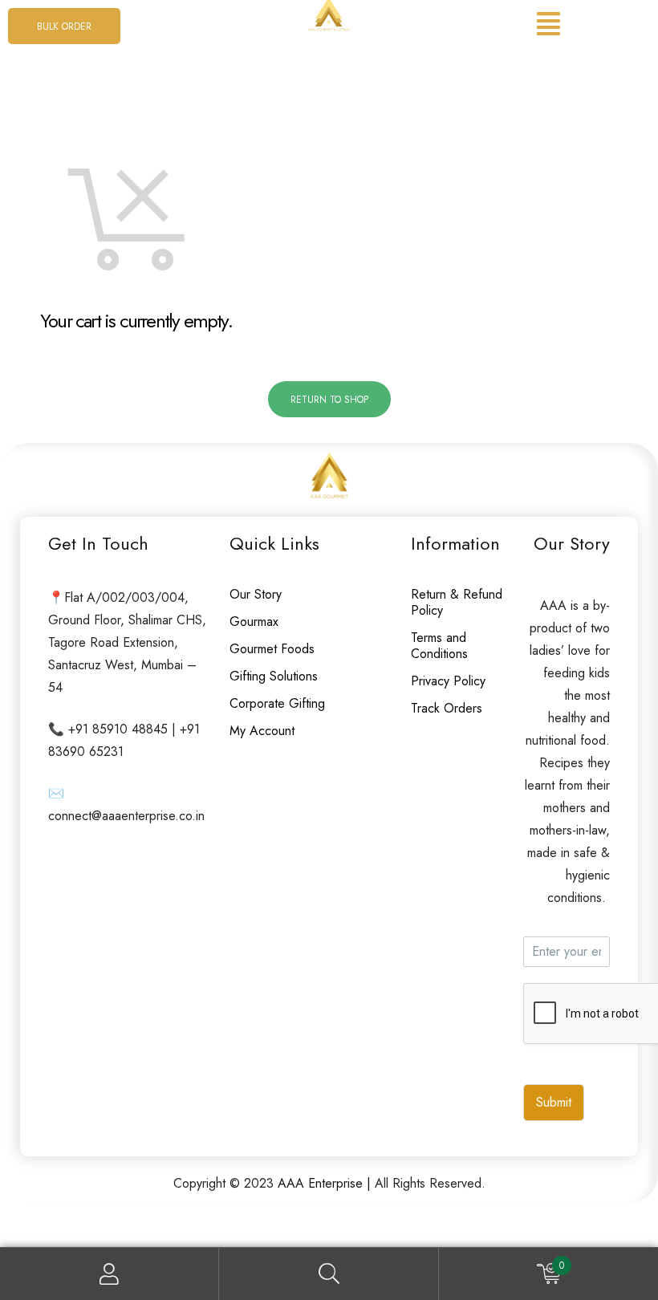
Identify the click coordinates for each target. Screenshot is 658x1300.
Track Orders (446, 708)
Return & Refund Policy (456, 602)
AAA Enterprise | (326, 1183)
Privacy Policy (448, 681)
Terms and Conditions (439, 645)
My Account (261, 730)
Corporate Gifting (277, 703)
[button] (64, 26)
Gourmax (253, 621)
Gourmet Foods (272, 649)
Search (328, 1274)
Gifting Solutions (273, 676)
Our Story (255, 594)
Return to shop (329, 399)
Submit (553, 1102)
